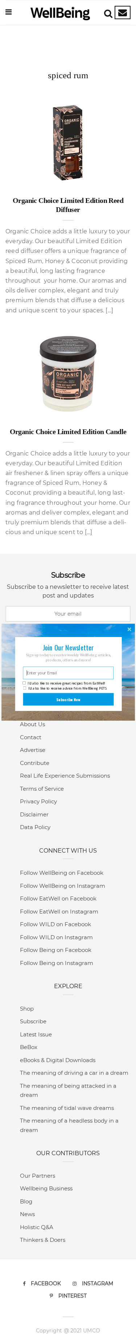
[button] (68, 647)
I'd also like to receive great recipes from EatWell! (66, 683)
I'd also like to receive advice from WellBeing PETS (67, 688)
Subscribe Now (68, 699)
